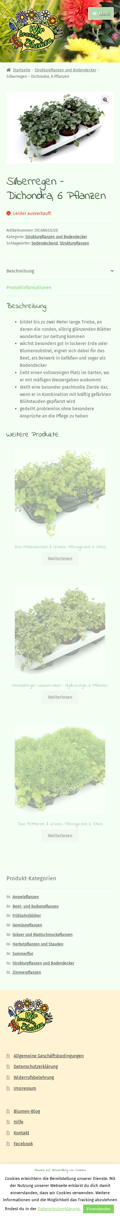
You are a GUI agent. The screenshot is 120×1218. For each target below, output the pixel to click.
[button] (105, 99)
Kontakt (21, 1132)
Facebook (23, 1143)
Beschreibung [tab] (20, 271)
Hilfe (18, 1122)
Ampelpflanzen (26, 897)
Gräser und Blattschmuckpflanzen (43, 934)
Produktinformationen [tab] (28, 287)
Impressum (25, 1088)
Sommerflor (23, 953)
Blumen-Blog (27, 1111)
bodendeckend (45, 243)
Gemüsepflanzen (27, 925)
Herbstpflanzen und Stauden (38, 944)
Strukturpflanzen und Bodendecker (65, 70)
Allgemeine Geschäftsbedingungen (49, 1056)
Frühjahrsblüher (27, 915)
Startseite (21, 70)
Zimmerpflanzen (27, 972)
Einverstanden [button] (99, 1209)
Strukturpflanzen (74, 243)
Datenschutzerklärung (36, 1066)
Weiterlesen (60, 558)
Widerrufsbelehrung (34, 1077)
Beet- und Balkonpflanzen (36, 906)
